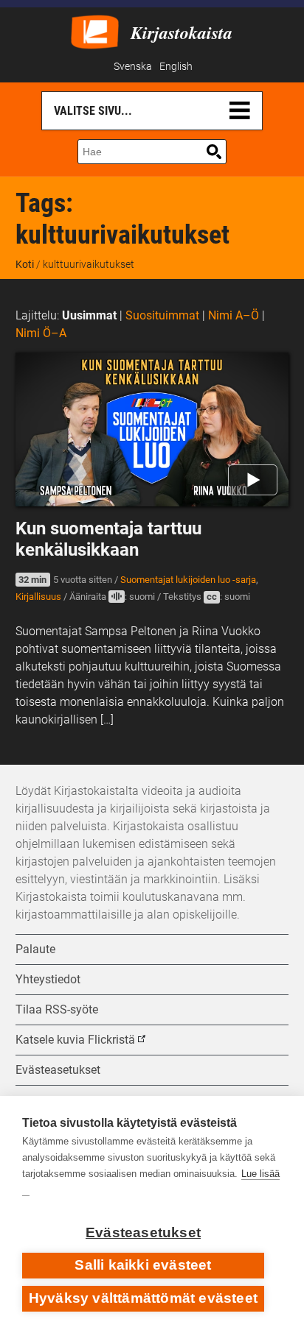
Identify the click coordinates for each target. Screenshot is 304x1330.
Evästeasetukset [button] (57, 1070)
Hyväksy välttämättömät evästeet (143, 1298)
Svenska (133, 66)
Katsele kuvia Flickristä (75, 1040)
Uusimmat (89, 315)
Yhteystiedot (47, 979)
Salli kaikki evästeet (143, 1265)
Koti (24, 264)
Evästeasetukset (143, 1232)
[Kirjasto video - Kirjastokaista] (95, 30)
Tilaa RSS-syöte (56, 1009)
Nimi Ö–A (40, 333)
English (176, 66)
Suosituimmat (162, 315)
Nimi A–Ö (233, 315)
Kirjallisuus (38, 596)
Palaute (35, 949)
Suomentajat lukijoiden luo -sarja (188, 579)
